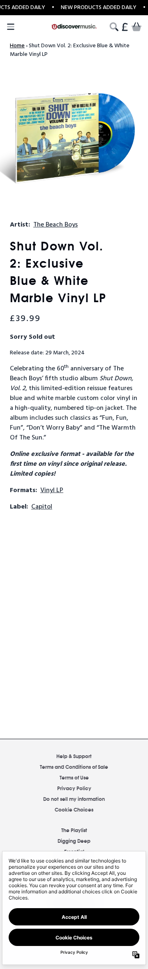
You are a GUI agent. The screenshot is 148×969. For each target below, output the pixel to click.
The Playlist (74, 830)
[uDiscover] (73, 26)
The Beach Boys (55, 225)
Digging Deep (74, 840)
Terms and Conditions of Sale (74, 766)
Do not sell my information (74, 798)
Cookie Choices (74, 809)
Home (17, 46)
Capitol (41, 507)
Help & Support (74, 756)
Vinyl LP (51, 490)
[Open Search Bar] (113, 27)
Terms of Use (74, 777)
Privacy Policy (74, 788)
